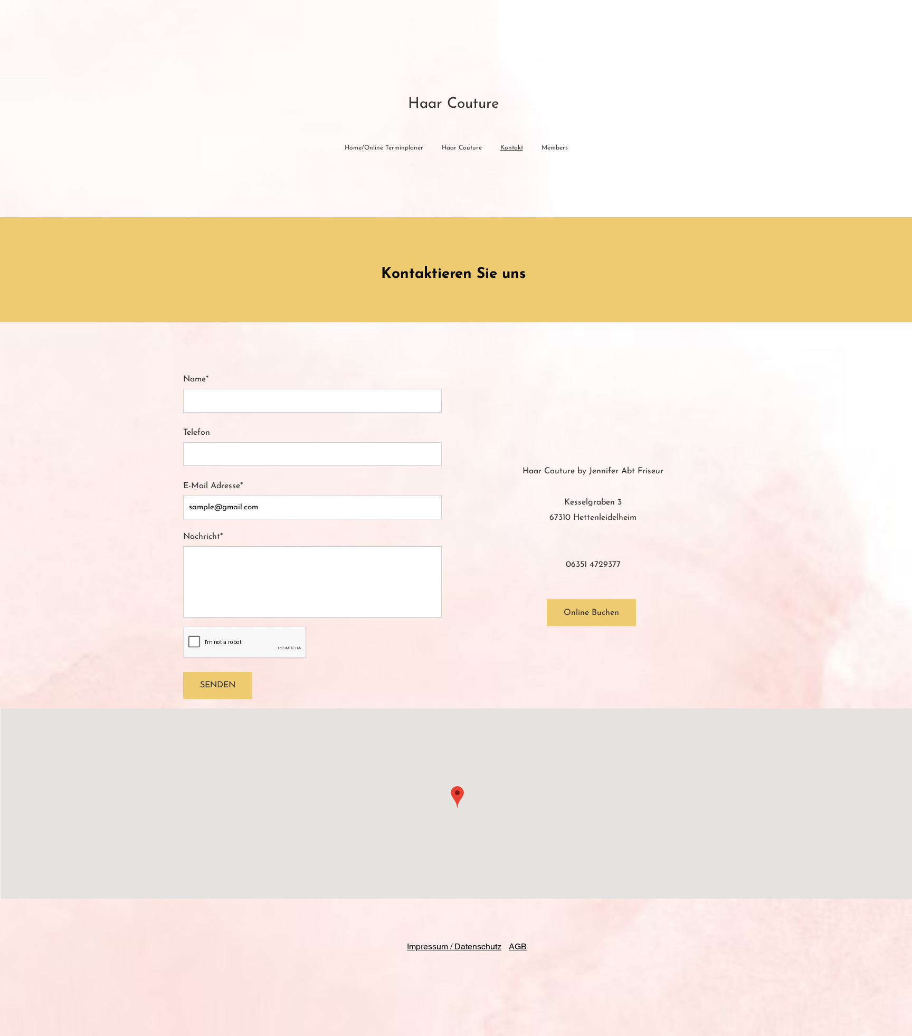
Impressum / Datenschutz (454, 946)
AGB (518, 946)
